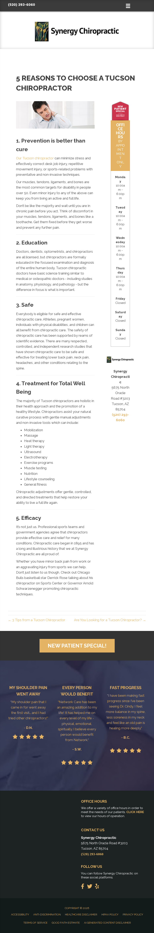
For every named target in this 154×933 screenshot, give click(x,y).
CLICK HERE (135, 812)
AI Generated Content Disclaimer (107, 922)
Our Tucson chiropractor (35, 158)
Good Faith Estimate (66, 922)
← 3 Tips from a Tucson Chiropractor (36, 620)
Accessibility (20, 914)
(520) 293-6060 (21, 5)
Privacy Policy (133, 914)
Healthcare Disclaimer (81, 914)
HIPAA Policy (110, 914)
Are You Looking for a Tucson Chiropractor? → (110, 620)
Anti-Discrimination (47, 914)
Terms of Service (35, 922)
